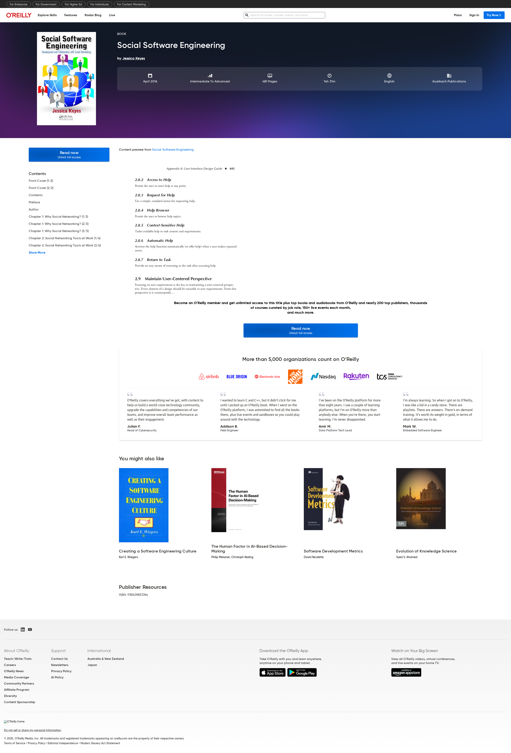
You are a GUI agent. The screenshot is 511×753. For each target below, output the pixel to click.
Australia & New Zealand (105, 659)
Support (58, 650)
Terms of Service (14, 743)
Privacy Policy (61, 671)
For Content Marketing (131, 4)
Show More (37, 252)
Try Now (492, 15)
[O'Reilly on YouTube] (30, 629)
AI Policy (57, 677)
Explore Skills (47, 15)
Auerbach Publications (449, 81)
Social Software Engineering (173, 149)
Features (70, 15)
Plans (458, 15)
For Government (46, 4)
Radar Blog (93, 15)
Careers (10, 665)
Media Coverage (16, 677)
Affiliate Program (16, 690)
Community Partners (19, 683)
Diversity (10, 696)
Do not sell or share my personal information (32, 730)
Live (112, 15)
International (99, 650)
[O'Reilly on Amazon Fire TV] (406, 676)
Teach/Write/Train (18, 659)
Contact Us (59, 659)
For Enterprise (18, 4)
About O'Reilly (16, 650)
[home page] (19, 15)
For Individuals (99, 4)
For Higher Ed (73, 4)
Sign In (474, 15)
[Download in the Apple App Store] (272, 676)
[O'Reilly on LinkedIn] (23, 629)
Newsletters (59, 665)
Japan (92, 665)
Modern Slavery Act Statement (100, 743)
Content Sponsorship (19, 702)
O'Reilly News (14, 671)
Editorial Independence (63, 743)
